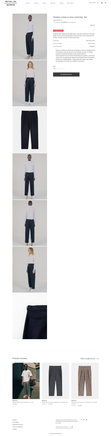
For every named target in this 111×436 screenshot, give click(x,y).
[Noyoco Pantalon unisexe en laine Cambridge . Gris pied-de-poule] (55, 381)
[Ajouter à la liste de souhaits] (93, 30)
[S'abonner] (71, 426)
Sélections (52, 3)
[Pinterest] (86, 419)
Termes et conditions (17, 427)
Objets (44, 3)
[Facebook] (81, 419)
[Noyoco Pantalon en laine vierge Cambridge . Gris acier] (26, 381)
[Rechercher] (105, 3)
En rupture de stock (66, 74)
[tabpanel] (26, 386)
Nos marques (15, 422)
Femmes (28, 3)
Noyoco (92, 25)
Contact (14, 429)
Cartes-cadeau (70, 3)
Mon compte (92, 2)
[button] (64, 22)
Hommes (36, 3)
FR (97, 3)
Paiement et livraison (17, 424)
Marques (62, 3)
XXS (55, 69)
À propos (14, 420)
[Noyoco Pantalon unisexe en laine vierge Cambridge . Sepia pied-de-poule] (85, 381)
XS (57, 69)
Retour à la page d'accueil (88, 359)
